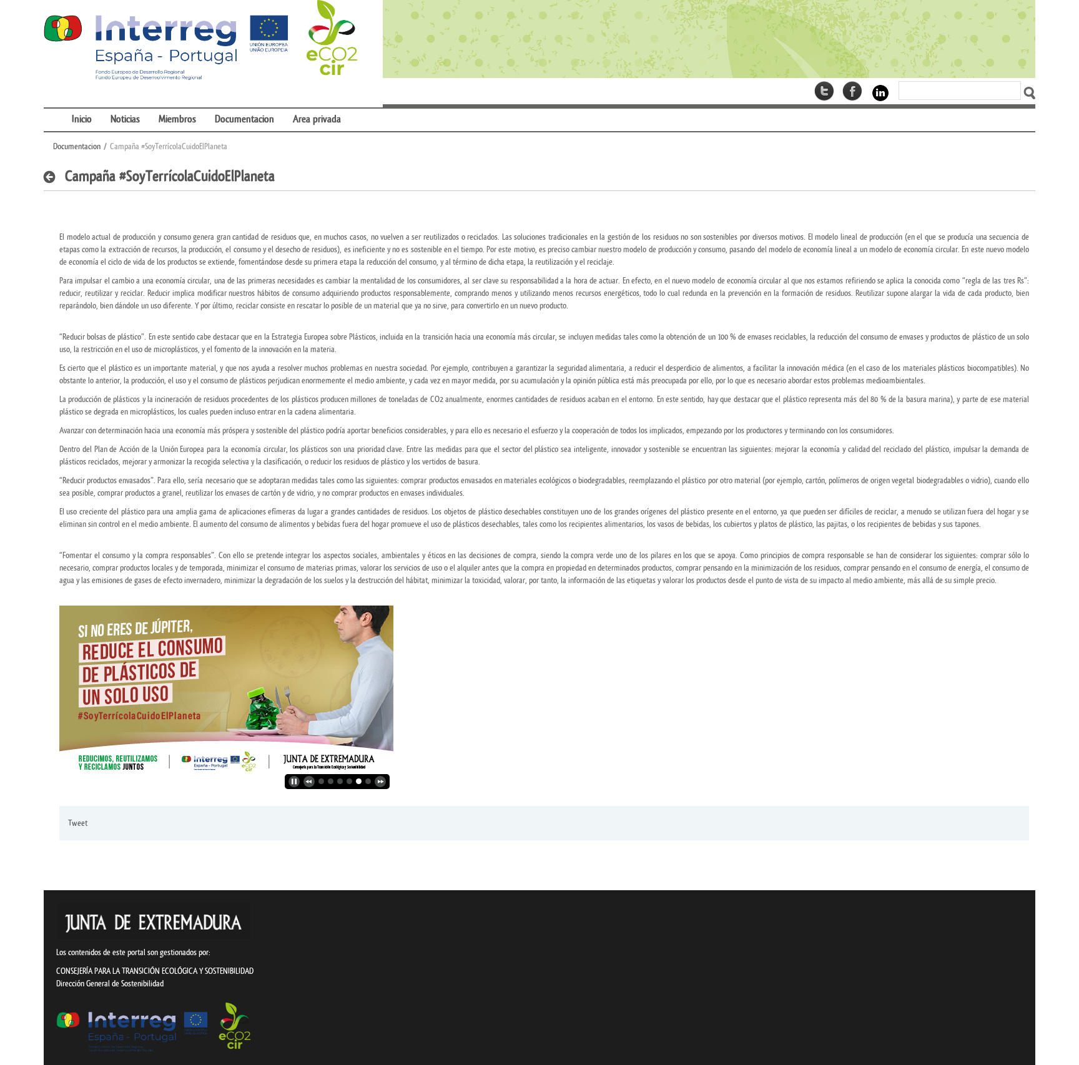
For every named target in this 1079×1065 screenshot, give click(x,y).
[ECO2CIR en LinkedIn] (880, 92)
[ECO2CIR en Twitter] (824, 91)
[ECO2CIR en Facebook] (852, 91)
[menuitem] (53, 111)
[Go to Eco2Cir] (709, 39)
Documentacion (77, 146)
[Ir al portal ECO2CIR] (200, 40)
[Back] (53, 177)
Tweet (77, 823)
